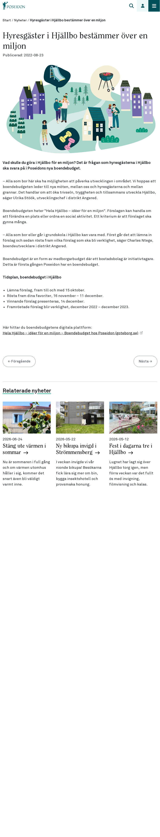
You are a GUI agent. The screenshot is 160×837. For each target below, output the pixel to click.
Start (7, 20)
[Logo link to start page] (14, 6)
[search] (131, 6)
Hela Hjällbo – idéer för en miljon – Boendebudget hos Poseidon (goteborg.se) (70, 333)
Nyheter (20, 20)
